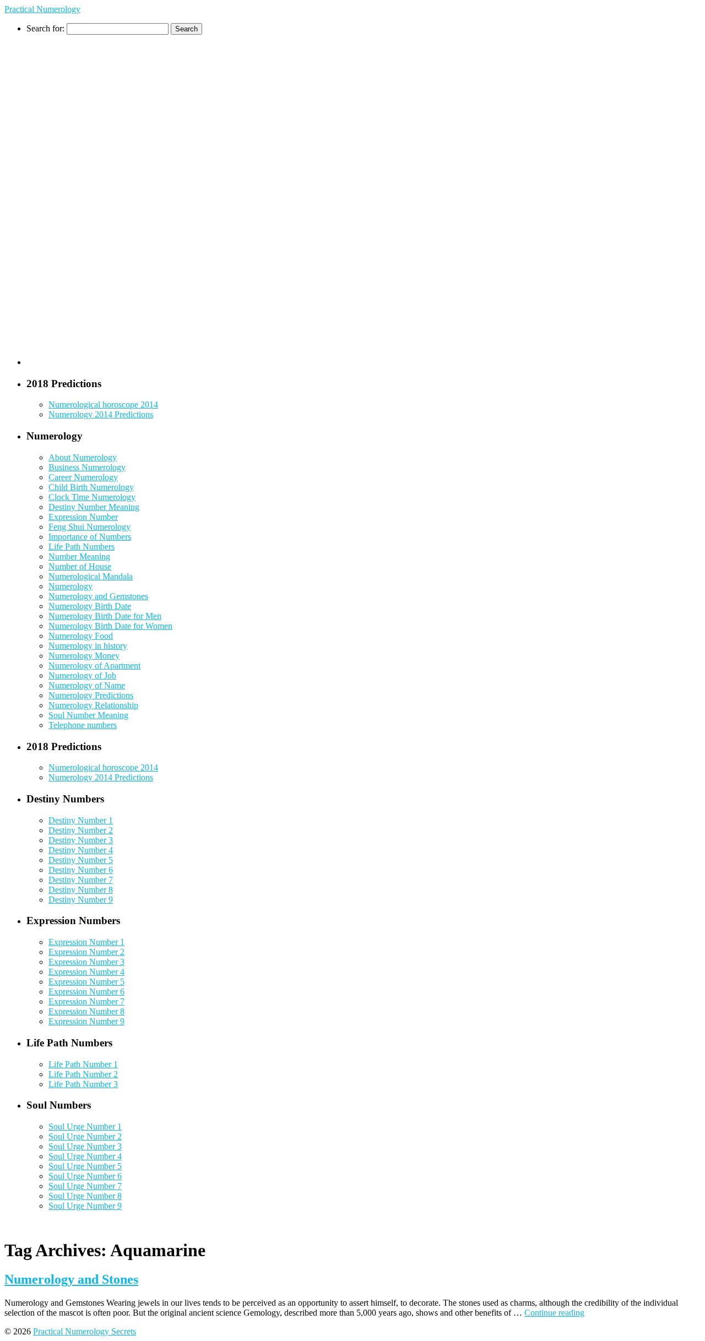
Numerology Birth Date (89, 606)
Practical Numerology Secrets (84, 1331)
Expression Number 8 (86, 1011)
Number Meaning (79, 556)
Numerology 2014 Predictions (100, 414)
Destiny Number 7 (80, 879)
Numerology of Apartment (94, 665)
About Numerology (82, 457)
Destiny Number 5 (80, 860)
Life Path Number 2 (83, 1074)
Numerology (70, 586)
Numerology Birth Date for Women (110, 626)
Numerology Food (80, 635)
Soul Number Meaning (88, 715)
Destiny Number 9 (80, 899)
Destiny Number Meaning (93, 507)
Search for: (45, 28)
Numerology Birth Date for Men (104, 616)
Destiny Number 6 (80, 870)
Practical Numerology (42, 9)
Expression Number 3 (86, 962)
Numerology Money (84, 655)
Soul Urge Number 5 (85, 1166)
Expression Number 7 (86, 1001)
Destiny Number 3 (80, 840)
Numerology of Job (82, 675)
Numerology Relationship (93, 705)
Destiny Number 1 (80, 820)
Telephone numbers (82, 725)
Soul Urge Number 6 (85, 1176)
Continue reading (554, 1312)
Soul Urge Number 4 (85, 1156)
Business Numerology (87, 467)
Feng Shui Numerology (89, 526)
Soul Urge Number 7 (85, 1186)
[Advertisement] (70, 200)
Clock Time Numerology (91, 497)
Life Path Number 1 (83, 1064)
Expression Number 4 (86, 971)
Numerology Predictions (90, 695)
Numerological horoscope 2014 (103, 404)
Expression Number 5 (86, 981)
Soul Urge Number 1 (85, 1126)
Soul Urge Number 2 (85, 1136)
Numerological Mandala (90, 576)
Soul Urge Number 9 (85, 1205)
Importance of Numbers (89, 536)
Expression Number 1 (86, 942)
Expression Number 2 (86, 952)
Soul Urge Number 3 (85, 1146)
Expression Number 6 (86, 991)
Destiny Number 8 (80, 889)
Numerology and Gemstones (98, 596)
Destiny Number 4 (80, 850)
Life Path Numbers (81, 546)
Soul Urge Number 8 (85, 1196)
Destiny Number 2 (80, 830)
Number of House (79, 566)
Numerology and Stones (71, 1279)
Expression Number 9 (86, 1021)
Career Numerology (83, 477)
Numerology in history (87, 645)
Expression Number (83, 517)
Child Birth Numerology (91, 487)
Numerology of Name (86, 685)
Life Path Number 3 (83, 1084)
